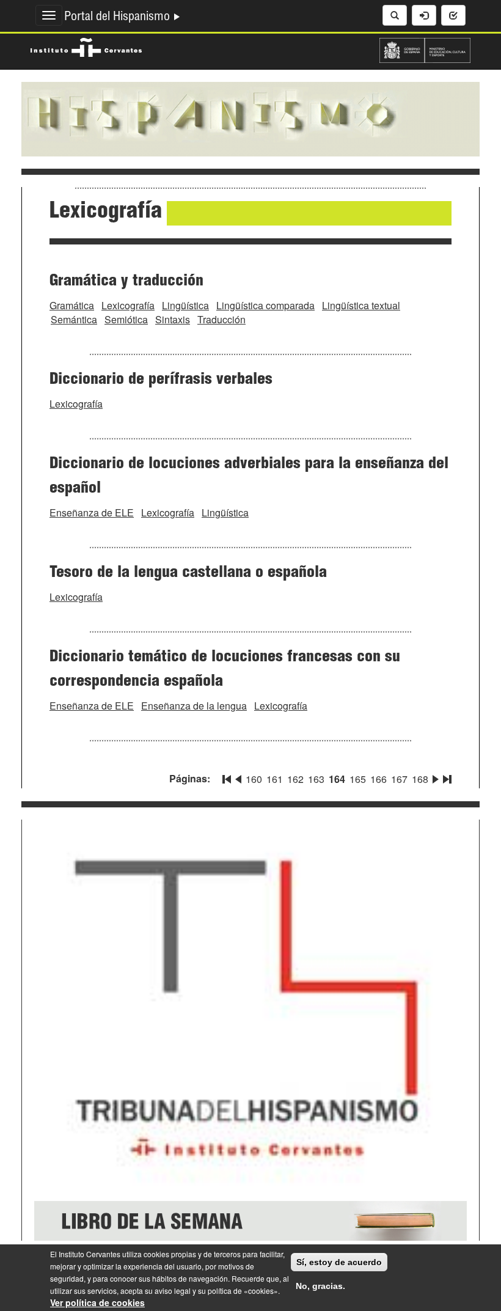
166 (378, 779)
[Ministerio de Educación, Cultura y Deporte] (424, 49)
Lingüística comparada (265, 305)
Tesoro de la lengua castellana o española (188, 573)
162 (295, 779)
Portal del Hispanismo (118, 18)
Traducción (221, 319)
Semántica (74, 319)
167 (399, 779)
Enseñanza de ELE (91, 512)
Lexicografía (128, 305)
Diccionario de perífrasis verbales (160, 380)
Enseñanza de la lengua (194, 706)
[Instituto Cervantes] (86, 46)
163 (316, 779)
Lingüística (185, 305)
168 (420, 779)
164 (337, 779)
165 (357, 779)
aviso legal (173, 1290)
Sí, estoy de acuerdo (339, 1262)
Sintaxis (172, 319)
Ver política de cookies (97, 1302)
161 (274, 779)
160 (254, 779)
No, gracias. (320, 1286)
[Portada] (250, 118)
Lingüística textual (361, 305)
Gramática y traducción (126, 282)
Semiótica (126, 319)
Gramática (71, 305)
